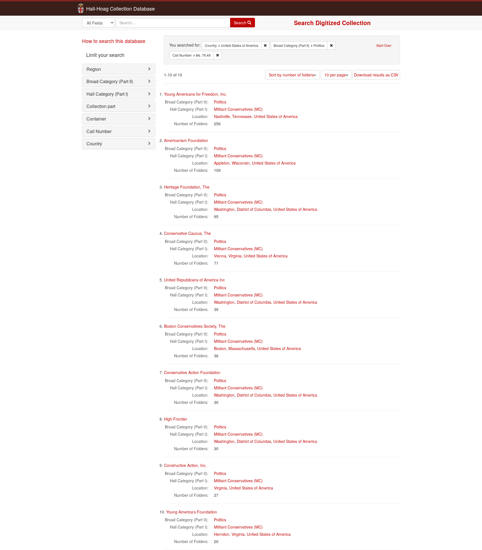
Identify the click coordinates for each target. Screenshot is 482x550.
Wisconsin (241, 163)
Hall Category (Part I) (107, 94)
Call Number (99, 131)
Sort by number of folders (291, 75)
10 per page (335, 75)
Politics (220, 102)
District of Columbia (254, 209)
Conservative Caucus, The (187, 233)
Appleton (222, 163)
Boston (220, 348)
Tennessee (242, 116)
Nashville (222, 116)
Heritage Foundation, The (186, 187)
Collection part (100, 106)
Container (96, 118)
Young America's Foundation (191, 512)
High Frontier (175, 419)
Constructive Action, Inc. (185, 465)
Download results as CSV (376, 75)
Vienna (220, 256)
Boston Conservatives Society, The (194, 326)
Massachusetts (241, 348)
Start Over (383, 45)
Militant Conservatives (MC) (238, 109)
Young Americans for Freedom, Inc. (195, 94)
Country (94, 143)
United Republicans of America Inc (194, 280)
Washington (224, 209)
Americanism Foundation (186, 140)
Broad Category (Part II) (109, 81)
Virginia (235, 256)
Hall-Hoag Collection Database (103, 8)
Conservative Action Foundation (192, 372)
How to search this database (113, 40)
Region (93, 69)
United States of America (276, 116)
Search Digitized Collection (332, 22)
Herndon (221, 534)
